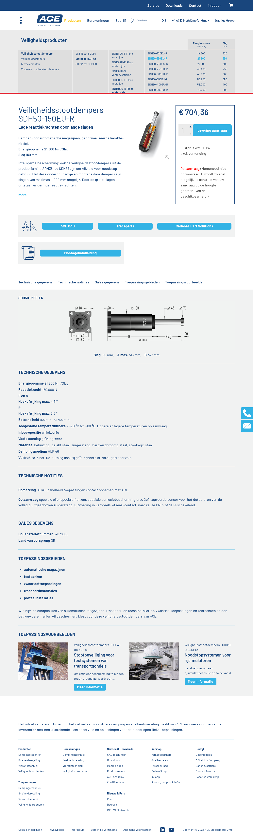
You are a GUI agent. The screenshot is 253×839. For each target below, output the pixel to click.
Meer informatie (90, 687)
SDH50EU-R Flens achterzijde (122, 90)
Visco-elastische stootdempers (40, 69)
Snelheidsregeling (29, 760)
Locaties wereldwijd (208, 776)
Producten (24, 749)
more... (24, 195)
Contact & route (205, 771)
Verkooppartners (161, 754)
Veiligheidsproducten (31, 771)
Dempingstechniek (29, 754)
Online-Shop (159, 771)
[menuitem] (72, 20)
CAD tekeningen (116, 754)
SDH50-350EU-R (158, 79)
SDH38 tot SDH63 (86, 58)
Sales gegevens (107, 282)
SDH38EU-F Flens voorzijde (122, 55)
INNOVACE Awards (118, 810)
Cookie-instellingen (30, 829)
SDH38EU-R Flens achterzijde (122, 64)
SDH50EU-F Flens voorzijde (122, 81)
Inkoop (155, 776)
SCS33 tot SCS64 (86, 53)
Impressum (78, 829)
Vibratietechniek (28, 765)
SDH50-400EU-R (158, 84)
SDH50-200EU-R (158, 64)
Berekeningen (71, 749)
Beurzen (112, 804)
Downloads (174, 5)
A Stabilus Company (208, 760)
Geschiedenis (204, 754)
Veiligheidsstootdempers (37, 53)
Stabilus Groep (224, 20)
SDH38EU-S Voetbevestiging (121, 72)
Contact (195, 5)
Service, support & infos (165, 782)
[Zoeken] (163, 20)
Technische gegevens (35, 282)
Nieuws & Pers (116, 793)
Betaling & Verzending (104, 829)
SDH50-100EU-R (157, 53)
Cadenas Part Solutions (194, 226)
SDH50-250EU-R (158, 69)
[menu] (95, 20)
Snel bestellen (159, 760)
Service (153, 5)
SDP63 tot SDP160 (86, 64)
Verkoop (156, 749)
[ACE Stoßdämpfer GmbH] (50, 20)
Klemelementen (30, 64)
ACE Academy (115, 776)
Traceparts (125, 226)
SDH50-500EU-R (158, 89)
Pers (109, 799)
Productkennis (116, 771)
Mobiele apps (115, 765)
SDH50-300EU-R (158, 74)
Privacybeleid (56, 829)
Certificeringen (116, 782)
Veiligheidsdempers (33, 58)
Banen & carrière (206, 765)
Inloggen (214, 5)
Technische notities (73, 282)
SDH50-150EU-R (157, 58)
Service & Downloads (120, 749)
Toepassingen (27, 782)
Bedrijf (200, 749)
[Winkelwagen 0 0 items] (231, 5)
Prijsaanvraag (159, 765)
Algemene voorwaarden (137, 829)
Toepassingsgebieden (142, 282)
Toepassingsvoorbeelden (185, 282)
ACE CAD (67, 226)
